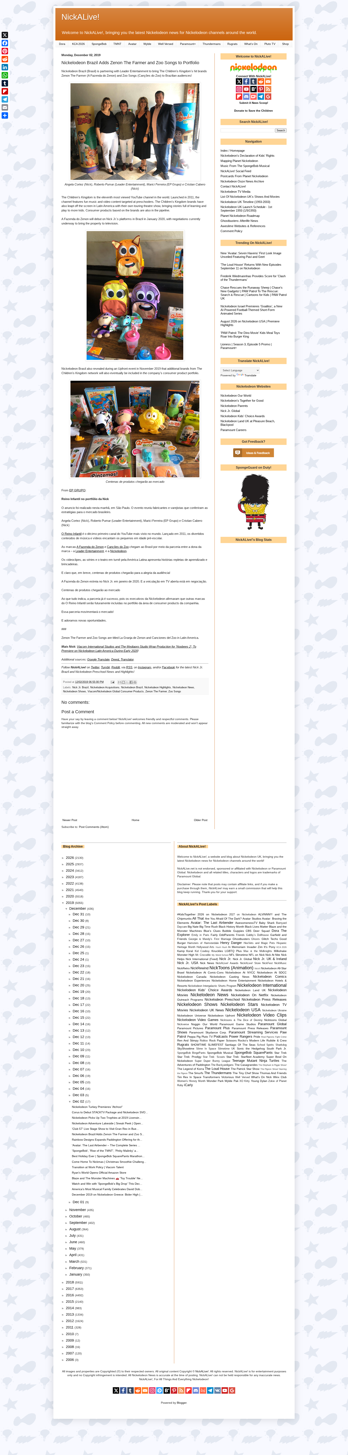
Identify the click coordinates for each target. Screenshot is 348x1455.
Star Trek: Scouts (214, 1057)
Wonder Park (215, 1081)
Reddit (115, 667)
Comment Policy (231, 231)
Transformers (211, 1077)
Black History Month (231, 926)
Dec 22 (79, 972)
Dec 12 (79, 1037)
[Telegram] (5, 99)
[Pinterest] (5, 51)
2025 (70, 864)
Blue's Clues (212, 930)
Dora (62, 43)
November (78, 1210)
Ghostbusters (241, 939)
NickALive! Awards (227, 963)
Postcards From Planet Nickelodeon (244, 176)
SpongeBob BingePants (191, 1053)
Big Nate (193, 926)
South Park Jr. (277, 1048)
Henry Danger (231, 943)
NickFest (267, 963)
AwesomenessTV (246, 922)
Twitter (95, 667)
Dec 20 (79, 985)
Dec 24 (79, 959)
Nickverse (183, 1024)
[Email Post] (112, 682)
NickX (257, 968)
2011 (70, 1327)
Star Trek (280, 1052)
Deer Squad (261, 930)
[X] (5, 35)
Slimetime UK (226, 1048)
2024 (70, 870)
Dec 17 (79, 1005)
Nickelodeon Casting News (229, 976)
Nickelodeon (118, 551)
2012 (70, 1321)
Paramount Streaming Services (253, 1032)
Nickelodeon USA (242, 1009)
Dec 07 (79, 1069)
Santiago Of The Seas (240, 1044)
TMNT (117, 43)
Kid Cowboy (202, 951)
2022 (70, 883)
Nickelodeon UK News (207, 1010)
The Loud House (217, 1069)
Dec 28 (79, 934)
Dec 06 (79, 1076)
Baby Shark (266, 922)
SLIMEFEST (216, 1044)
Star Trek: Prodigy (189, 1056)
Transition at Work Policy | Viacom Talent (98, 1167)
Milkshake (280, 951)
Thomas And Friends (273, 1073)
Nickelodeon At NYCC (240, 972)
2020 (70, 896)
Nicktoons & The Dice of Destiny (241, 1020)
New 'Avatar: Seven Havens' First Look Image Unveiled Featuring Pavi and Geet (251, 254)
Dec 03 (79, 1095)
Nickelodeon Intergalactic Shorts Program (212, 986)
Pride (257, 1036)
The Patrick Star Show (245, 1068)
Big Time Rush (208, 926)
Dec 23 (79, 966)
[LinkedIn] (5, 67)
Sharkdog (281, 1044)
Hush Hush (221, 947)
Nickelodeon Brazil (132, 687)
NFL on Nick (256, 954)
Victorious (227, 1077)
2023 (70, 877)
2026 (70, 858)
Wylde (147, 43)
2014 (70, 1308)
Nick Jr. (225, 959)
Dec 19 (79, 992)
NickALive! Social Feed (236, 171)
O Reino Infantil (71, 533)
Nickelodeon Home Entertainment (234, 980)
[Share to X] (127, 682)
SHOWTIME (198, 1044)
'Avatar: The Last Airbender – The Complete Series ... (106, 1145)
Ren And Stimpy (188, 1040)
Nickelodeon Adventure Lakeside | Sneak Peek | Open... (107, 1123)
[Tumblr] (5, 83)
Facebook (168, 667)
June (73, 1242)
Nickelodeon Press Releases (264, 999)
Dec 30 (79, 921)
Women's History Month (191, 1081)
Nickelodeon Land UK (250, 990)
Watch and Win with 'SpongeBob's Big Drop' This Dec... (107, 1183)
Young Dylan (259, 1081)
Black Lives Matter (256, 926)
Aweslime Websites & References (243, 226)
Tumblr (105, 667)
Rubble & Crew (276, 1040)
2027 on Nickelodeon (242, 914)
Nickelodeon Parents (234, 405)
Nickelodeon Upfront (221, 1015)
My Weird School (220, 955)
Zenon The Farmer (156, 691)
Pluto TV (269, 43)
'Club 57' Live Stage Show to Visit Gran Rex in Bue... (105, 1128)
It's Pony (269, 947)
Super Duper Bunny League (212, 1061)
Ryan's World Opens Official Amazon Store (99, 1172)
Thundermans (212, 43)
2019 (70, 903)
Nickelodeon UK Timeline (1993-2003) (245, 202)
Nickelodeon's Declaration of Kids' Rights (247, 155)
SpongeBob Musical (220, 1052)
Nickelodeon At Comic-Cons (205, 972)
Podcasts (221, 1036)
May (73, 1248)
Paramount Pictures (190, 1028)
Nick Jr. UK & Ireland (270, 959)
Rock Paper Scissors (223, 1040)
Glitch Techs (270, 939)
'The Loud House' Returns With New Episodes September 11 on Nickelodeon (251, 266)
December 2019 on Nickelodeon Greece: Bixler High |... (107, 1194)
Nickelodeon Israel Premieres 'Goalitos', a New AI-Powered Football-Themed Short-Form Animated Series (251, 310)
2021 (70, 890)
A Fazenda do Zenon (90, 546)
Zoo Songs (174, 691)
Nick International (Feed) (202, 959)
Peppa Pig (194, 1036)
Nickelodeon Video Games (198, 1020)
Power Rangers (240, 1036)
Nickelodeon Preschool (222, 999)
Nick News (207, 963)
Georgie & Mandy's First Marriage (209, 939)
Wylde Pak (231, 1081)
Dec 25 (79, 953)
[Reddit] (5, 59)
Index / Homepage (233, 150)
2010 (70, 1334)
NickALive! (80, 16)
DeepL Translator (122, 659)
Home (135, 820)
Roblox (204, 1040)
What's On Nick (261, 1077)
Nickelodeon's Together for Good (242, 400)
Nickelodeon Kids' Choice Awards (243, 416)
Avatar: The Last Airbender (212, 923)
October (76, 1216)
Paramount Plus (217, 1028)
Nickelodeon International (262, 985)
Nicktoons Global (275, 1020)
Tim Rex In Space (189, 1077)
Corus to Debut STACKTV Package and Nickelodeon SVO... (110, 1112)
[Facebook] (5, 43)
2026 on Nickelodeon (212, 914)
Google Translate (98, 659)
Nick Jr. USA (187, 963)
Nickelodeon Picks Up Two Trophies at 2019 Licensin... (107, 1117)
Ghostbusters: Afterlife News (239, 220)
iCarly (188, 1085)
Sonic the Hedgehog (251, 1048)
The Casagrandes (246, 1064)
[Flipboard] (5, 91)
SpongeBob (99, 43)
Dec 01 (79, 1202)
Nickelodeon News (183, 687)
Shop (285, 43)
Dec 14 (79, 1024)
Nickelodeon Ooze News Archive (242, 181)
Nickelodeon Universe (191, 1015)
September (78, 1223)
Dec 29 (79, 927)
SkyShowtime (185, 1048)
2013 (70, 1314)
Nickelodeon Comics (270, 977)
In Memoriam (236, 947)
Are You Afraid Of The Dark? (223, 918)
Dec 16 (79, 1011)
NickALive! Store (250, 963)
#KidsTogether (186, 914)
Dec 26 (79, 947)
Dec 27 (79, 940)
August (75, 1229)
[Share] (5, 115)
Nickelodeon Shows (74, 691)
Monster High (186, 954)
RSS (129, 667)
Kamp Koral (185, 951)
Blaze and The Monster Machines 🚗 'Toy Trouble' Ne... (107, 1178)
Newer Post (69, 820)
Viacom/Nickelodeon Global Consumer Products (116, 691)
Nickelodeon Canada (191, 976)
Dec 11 (79, 1043)
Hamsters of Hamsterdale (203, 943)
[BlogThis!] (123, 682)
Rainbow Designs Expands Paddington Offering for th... (107, 1139)
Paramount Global (272, 1024)
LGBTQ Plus (233, 951)
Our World (210, 1024)
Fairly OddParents (222, 934)
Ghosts (255, 939)
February (77, 1268)
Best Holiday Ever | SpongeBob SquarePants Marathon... (108, 1156)
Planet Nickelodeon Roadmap (240, 215)
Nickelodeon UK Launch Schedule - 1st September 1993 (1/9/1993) (246, 208)
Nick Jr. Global (230, 411)
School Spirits (265, 1044)
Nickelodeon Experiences (193, 980)
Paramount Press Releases (250, 1028)
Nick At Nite (272, 954)
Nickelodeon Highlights (157, 687)
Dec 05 (79, 1082)
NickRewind (199, 968)
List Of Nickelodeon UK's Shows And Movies (250, 196)
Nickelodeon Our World (236, 395)
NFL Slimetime (238, 954)
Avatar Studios (251, 918)
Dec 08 (79, 1063)
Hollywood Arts (205, 947)
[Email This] (120, 682)
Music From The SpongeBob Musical (245, 166)
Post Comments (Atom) (94, 826)
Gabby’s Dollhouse (257, 935)
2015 (70, 1302)
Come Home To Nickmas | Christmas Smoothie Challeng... (109, 1161)
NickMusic (280, 963)
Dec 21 (79, 979)
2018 (70, 1282)
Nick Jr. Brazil (80, 687)
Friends (240, 935)
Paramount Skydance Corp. (208, 1032)
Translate (250, 375)
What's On (251, 43)
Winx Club (280, 1077)
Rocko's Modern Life (251, 1040)
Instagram (144, 667)
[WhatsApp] (5, 75)
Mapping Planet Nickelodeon (239, 161)
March (74, 1261)
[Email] (5, 107)
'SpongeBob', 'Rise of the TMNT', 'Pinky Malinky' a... (105, 1150)
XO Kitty (244, 1081)
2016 (70, 1295)
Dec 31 (79, 914)
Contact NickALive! (233, 186)
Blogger (181, 1402)
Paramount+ (188, 43)
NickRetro (183, 968)
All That (198, 918)
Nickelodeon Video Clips (262, 1015)
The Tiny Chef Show (246, 1073)
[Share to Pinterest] (135, 682)
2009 (70, 1340)
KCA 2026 (78, 43)
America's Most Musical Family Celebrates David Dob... (107, 1189)
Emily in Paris (200, 935)
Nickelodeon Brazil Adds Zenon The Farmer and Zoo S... (108, 1134)
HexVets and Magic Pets (259, 943)
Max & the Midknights (257, 951)
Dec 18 (79, 998)
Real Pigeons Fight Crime (274, 1037)
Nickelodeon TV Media (235, 191)
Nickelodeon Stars (239, 1004)
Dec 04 (79, 1089)
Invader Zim (255, 947)
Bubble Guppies (233, 930)
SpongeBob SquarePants (253, 1053)
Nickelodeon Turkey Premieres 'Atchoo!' (97, 1106)
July (73, 1236)
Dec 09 (79, 1056)
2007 (70, 1353)
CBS (248, 930)
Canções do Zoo (118, 546)
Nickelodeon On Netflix (249, 995)
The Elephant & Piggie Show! (272, 1065)
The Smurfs (195, 1073)
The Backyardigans (222, 1065)
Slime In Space (206, 1048)
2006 (70, 1360)
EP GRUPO (77, 490)
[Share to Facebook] (131, 682)
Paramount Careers (233, 430)
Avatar (132, 43)
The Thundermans (218, 1073)
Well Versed (165, 43)
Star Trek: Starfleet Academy (245, 1056)
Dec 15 (79, 1018)
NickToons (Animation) (231, 967)
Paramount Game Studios (238, 1024)
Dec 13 (79, 1030)
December (78, 909)
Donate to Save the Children (253, 110)
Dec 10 (79, 1050)
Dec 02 (79, 1101)
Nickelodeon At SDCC (272, 972)
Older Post (200, 820)
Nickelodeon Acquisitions (104, 687)
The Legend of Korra (190, 1068)
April (73, 1255)
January (76, 1274)
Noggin (195, 1024)
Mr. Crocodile (203, 955)
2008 (70, 1347)
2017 (70, 1289)
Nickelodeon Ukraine (274, 1010)
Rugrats (232, 43)
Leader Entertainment (90, 551)
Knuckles (217, 951)
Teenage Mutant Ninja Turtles (255, 1061)
